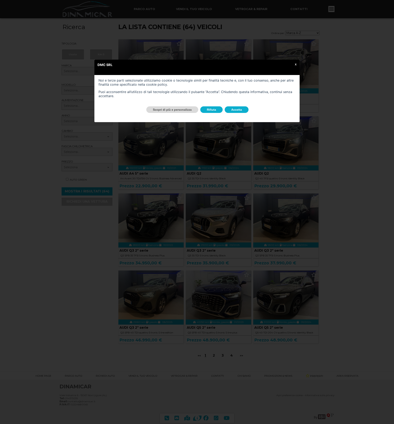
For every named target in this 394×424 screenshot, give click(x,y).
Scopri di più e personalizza (172, 109)
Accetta (236, 109)
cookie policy (156, 84)
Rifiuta (211, 109)
